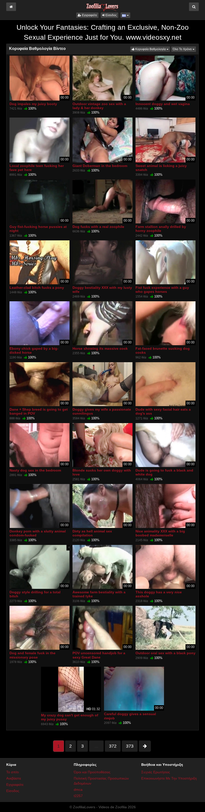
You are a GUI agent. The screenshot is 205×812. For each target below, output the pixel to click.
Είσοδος (111, 15)
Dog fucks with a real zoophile (98, 227)
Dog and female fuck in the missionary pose (33, 655)
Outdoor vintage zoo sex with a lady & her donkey (99, 106)
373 (130, 746)
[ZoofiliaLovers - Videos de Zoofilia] (102, 6)
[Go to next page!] (145, 746)
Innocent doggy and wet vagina (163, 104)
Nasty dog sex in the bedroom (35, 470)
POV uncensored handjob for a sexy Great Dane (98, 655)
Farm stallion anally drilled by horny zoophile (161, 229)
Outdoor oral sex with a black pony (166, 653)
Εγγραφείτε (89, 15)
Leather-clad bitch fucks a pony (37, 288)
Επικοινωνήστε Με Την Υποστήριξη (169, 778)
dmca (78, 790)
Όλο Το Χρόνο (184, 49)
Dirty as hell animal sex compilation (92, 533)
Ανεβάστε (13, 778)
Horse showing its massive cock (100, 348)
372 (112, 746)
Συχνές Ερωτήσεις (155, 772)
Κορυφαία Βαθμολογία (152, 49)
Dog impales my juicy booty (33, 104)
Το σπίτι (12, 772)
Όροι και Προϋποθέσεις (92, 772)
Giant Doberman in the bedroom (99, 166)
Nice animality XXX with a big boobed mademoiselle (160, 533)
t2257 (78, 796)
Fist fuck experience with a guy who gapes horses (162, 290)
